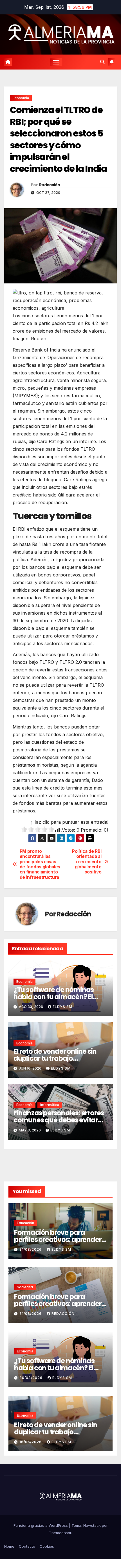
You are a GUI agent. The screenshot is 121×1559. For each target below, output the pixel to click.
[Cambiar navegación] (56, 62)
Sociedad (25, 1287)
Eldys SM (62, 1007)
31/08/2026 (31, 1249)
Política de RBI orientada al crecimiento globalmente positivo (86, 862)
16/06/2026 (31, 1442)
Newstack (92, 1525)
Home (9, 1546)
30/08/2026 (31, 1378)
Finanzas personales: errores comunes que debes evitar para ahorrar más (59, 1120)
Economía (21, 98)
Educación (25, 1223)
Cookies (47, 1546)
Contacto (27, 1546)
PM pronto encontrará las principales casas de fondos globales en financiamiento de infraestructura (40, 864)
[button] (102, 62)
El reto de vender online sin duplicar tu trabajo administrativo (55, 1058)
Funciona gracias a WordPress (41, 1525)
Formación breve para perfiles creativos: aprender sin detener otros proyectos (57, 1239)
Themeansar (60, 1532)
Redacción (49, 184)
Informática (49, 1105)
